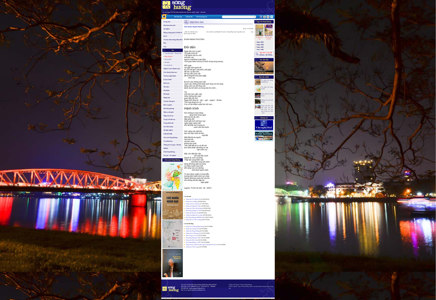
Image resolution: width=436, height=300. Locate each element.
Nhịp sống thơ (168, 56)
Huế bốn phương (169, 108)
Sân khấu (166, 90)
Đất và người (168, 105)
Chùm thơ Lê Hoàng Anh (193, 233)
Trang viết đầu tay (169, 119)
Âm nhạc (166, 87)
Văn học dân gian (169, 101)
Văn (165, 46)
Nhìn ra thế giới (168, 112)
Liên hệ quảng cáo (201, 17)
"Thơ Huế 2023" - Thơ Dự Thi (173, 53)
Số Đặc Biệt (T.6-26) (268, 38)
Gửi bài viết (189, 17)
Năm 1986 (260, 50)
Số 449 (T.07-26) (259, 38)
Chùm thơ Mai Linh (192, 240)
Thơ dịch (167, 62)
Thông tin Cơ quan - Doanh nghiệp (172, 146)
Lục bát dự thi (168, 65)
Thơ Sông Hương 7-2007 (193, 242)
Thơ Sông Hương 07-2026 (194, 210)
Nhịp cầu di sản (168, 116)
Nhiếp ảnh (167, 97)
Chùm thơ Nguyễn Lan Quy (194, 215)
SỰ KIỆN (167, 29)
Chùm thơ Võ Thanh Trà (193, 199)
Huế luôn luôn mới (169, 25)
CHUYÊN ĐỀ (168, 134)
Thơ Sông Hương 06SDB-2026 (195, 217)
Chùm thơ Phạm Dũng (192, 231)
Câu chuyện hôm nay (170, 72)
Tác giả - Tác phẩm (170, 155)
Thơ (172, 50)
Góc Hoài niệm (168, 126)
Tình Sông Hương (169, 152)
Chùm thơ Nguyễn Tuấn (193, 206)
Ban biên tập (178, 17)
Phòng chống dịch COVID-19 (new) (173, 34)
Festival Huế (168, 79)
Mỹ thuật (166, 94)
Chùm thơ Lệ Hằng (191, 201)
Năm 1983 (260, 42)
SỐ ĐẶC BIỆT (168, 130)
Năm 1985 (260, 47)
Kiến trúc (167, 83)
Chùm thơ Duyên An (192, 213)
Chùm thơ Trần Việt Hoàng (194, 208)
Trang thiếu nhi (168, 123)
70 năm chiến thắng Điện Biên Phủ (173, 41)
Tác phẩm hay (168, 141)
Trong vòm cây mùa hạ (193, 204)
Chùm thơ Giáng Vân (192, 229)
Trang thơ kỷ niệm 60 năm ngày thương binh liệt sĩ (201, 244)
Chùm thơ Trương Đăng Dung (195, 226)
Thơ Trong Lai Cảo (191, 235)
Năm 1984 (260, 45)
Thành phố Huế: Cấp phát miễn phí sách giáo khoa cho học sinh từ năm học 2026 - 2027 (267, 109)
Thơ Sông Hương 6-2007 (193, 238)
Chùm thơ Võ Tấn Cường (193, 219)
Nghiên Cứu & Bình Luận (172, 68)
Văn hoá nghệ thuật (170, 76)
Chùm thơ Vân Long (192, 247)
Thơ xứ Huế (168, 59)
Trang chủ (167, 22)
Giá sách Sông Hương (170, 137)
